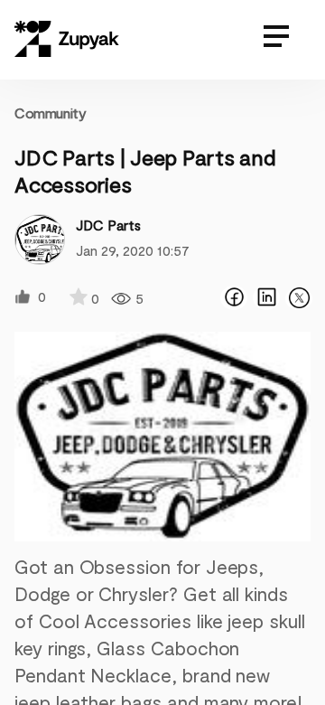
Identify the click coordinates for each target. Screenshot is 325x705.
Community (50, 112)
